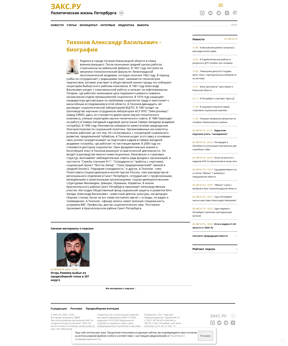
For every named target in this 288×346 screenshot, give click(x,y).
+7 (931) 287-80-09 (153, 320)
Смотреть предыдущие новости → (214, 235)
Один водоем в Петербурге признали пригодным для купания (212, 212)
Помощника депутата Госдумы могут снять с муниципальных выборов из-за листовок (214, 75)
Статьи (72, 25)
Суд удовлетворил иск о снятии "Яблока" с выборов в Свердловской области (214, 173)
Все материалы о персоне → (121, 288)
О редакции (59, 308)
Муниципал (89, 25)
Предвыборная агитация (102, 308)
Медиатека (126, 25)
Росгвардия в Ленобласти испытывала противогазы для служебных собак (214, 146)
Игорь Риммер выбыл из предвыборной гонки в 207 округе (70, 276)
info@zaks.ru (169, 320)
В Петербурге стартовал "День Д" (217, 98)
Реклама (76, 308)
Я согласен (205, 336)
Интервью (107, 25)
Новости (57, 25)
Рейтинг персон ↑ (214, 249)
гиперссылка (85, 326)
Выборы (143, 25)
